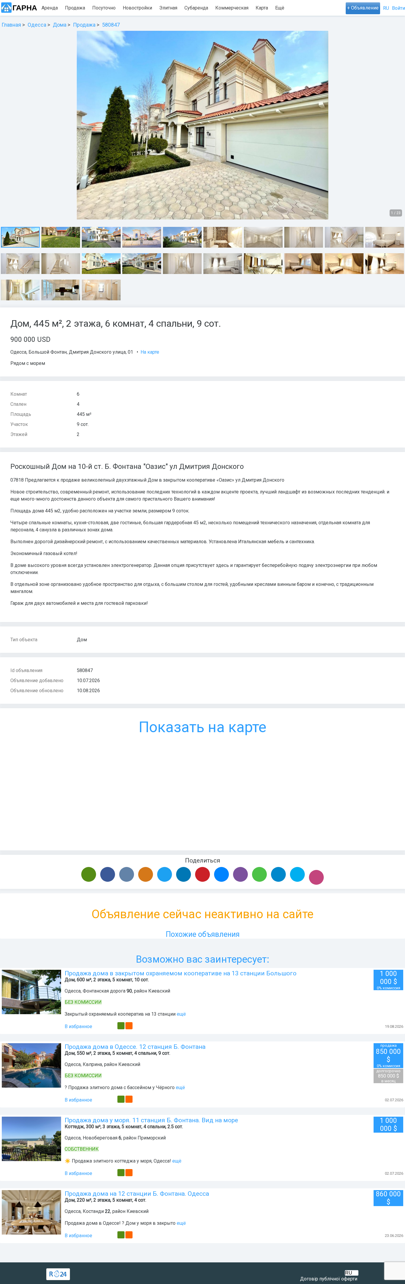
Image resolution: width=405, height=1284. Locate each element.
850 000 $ (388, 1076)
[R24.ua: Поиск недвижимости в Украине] (58, 1274)
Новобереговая (100, 1138)
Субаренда (196, 8)
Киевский (159, 991)
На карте (150, 352)
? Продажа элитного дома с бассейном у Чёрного (120, 1087)
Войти (398, 8)
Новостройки (137, 8)
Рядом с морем (27, 363)
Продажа (75, 8)
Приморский (152, 1138)
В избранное (78, 1026)
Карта (262, 8)
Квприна (92, 1064)
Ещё (279, 8)
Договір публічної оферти (328, 1279)
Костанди (93, 1211)
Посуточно (104, 8)
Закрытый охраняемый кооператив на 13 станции (121, 1014)
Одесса (18, 352)
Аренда (50, 8)
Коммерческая (231, 8)
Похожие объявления (203, 934)
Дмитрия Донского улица (97, 352)
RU (386, 8)
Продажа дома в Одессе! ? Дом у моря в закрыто (120, 1223)
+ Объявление (363, 8)
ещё (181, 1014)
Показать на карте (202, 727)
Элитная (168, 8)
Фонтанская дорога (104, 991)
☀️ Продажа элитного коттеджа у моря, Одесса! (118, 1161)
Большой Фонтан (47, 352)
